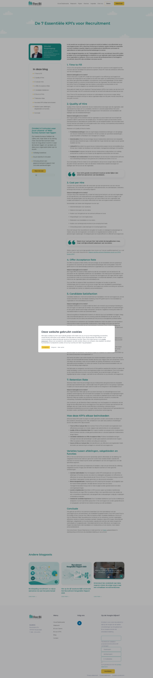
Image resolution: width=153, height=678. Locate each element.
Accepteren (45, 347)
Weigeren (53, 347)
